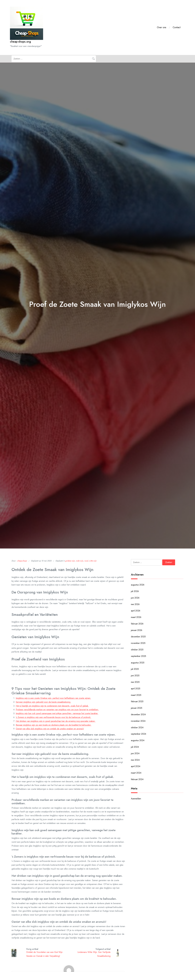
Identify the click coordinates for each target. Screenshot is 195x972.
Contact (177, 27)
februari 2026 (137, 623)
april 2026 (135, 610)
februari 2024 (137, 779)
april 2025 (135, 688)
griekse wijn (70, 560)
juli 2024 (135, 746)
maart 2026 (136, 617)
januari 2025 (136, 707)
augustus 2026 (137, 584)
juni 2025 (135, 675)
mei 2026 (135, 604)
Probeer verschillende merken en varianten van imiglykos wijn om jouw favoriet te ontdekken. (57, 709)
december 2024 (138, 714)
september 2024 (138, 733)
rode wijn (79, 560)
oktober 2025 (137, 649)
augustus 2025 (137, 662)
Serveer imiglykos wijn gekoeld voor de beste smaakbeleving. (43, 702)
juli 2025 (135, 669)
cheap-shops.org (20, 41)
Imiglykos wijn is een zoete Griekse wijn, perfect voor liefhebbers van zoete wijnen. (53, 698)
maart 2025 (136, 695)
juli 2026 (135, 591)
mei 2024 (135, 759)
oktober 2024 (137, 727)
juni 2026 (135, 597)
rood (86, 560)
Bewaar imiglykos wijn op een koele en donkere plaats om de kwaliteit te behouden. (53, 725)
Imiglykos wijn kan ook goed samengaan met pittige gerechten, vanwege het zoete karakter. (57, 713)
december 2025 (138, 636)
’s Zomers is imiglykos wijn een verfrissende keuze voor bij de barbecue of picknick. (53, 717)
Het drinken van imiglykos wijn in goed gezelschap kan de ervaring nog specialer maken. (56, 721)
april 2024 (135, 766)
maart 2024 (136, 772)
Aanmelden (136, 798)
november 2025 (138, 643)
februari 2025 (137, 701)
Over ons (161, 27)
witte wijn (92, 560)
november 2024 (138, 721)
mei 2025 (135, 682)
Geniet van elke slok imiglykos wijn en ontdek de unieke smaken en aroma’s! (50, 728)
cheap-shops (22, 560)
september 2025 (138, 656)
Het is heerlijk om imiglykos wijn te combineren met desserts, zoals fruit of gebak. (52, 705)
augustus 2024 (137, 740)
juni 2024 (135, 753)
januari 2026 (136, 630)
